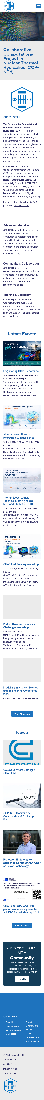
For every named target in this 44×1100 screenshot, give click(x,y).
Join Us (22, 979)
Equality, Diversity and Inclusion (32, 1026)
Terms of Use (9, 1073)
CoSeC (29, 1033)
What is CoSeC (21, 205)
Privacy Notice (10, 1068)
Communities (12, 1026)
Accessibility (9, 1059)
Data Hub (10, 1022)
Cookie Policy (9, 1064)
